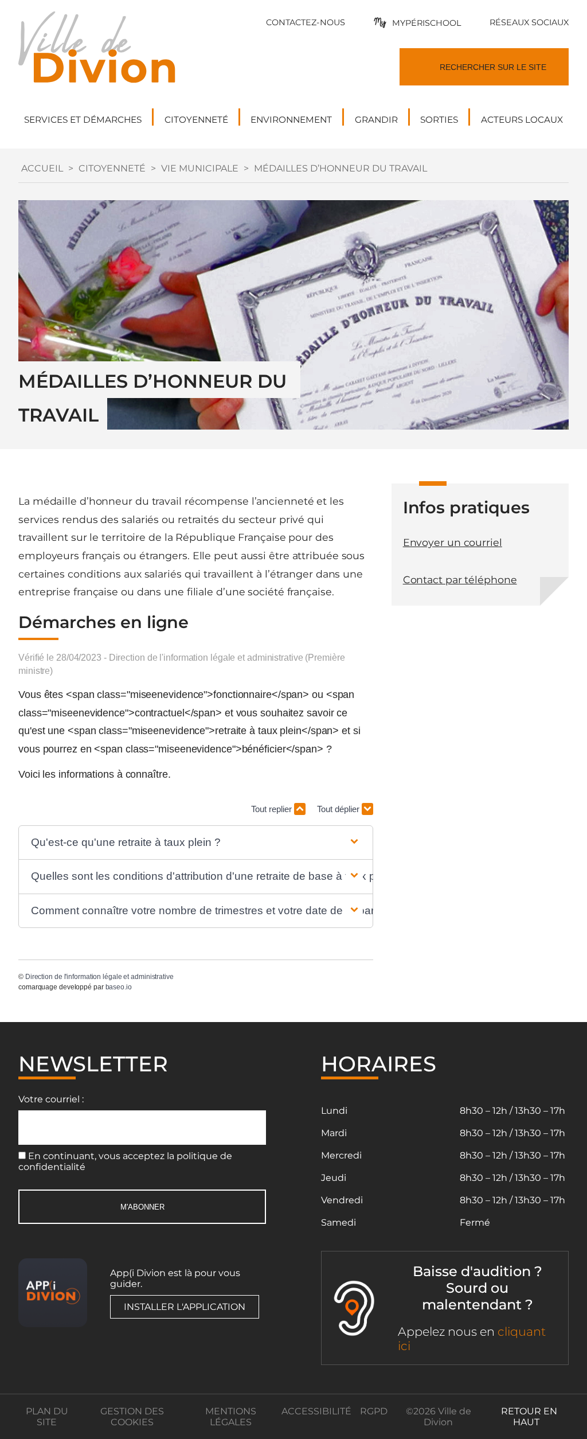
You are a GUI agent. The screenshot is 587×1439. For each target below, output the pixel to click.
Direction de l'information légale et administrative (99, 977)
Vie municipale (199, 168)
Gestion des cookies (132, 1417)
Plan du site (47, 1417)
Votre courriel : (51, 1099)
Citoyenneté (112, 168)
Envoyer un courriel (452, 542)
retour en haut (529, 1417)
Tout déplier (339, 809)
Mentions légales (230, 1417)
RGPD (374, 1411)
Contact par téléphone (460, 580)
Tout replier (272, 809)
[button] (195, 843)
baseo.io (118, 987)
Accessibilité (316, 1411)
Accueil (42, 168)
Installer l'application (184, 1306)
